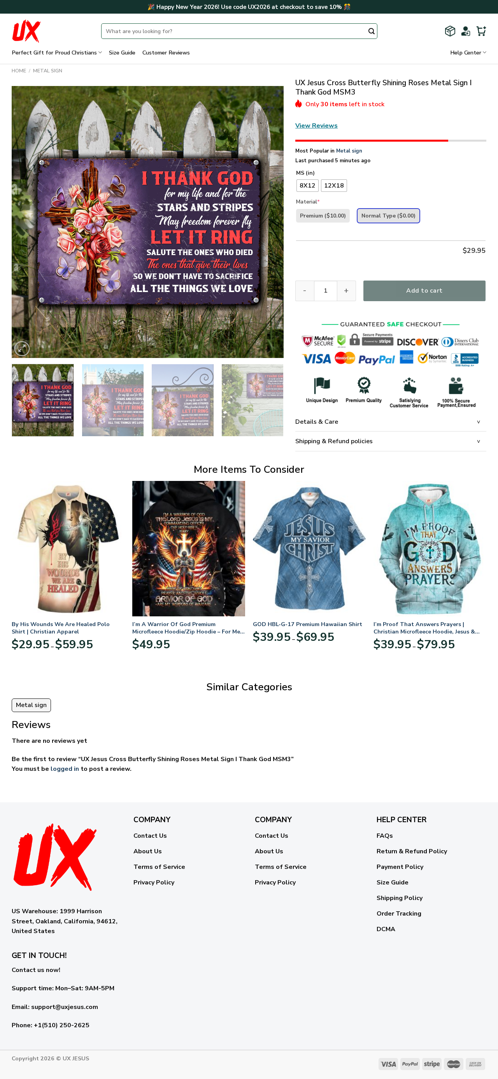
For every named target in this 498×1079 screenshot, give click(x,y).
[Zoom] (22, 348)
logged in (65, 769)
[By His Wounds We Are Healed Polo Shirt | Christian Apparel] (68, 548)
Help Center (465, 52)
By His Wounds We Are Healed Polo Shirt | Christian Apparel (61, 628)
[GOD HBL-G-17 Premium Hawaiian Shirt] (309, 548)
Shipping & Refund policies (334, 441)
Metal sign (47, 70)
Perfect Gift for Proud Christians (54, 52)
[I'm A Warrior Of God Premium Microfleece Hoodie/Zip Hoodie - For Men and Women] (188, 548)
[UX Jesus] (50, 31)
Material (308, 201)
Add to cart (424, 290)
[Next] (268, 222)
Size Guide (122, 52)
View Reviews (316, 125)
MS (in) (305, 173)
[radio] (307, 185)
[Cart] (481, 31)
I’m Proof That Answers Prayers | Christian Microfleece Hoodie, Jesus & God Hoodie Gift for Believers (424, 628)
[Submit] (371, 32)
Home (19, 70)
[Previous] (27, 222)
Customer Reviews (166, 52)
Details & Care (316, 422)
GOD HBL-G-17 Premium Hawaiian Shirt (307, 624)
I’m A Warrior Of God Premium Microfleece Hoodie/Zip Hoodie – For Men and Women (188, 628)
